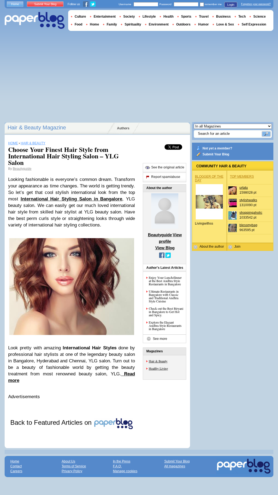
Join (237, 246)
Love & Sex (225, 24)
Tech (242, 16)
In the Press (121, 461)
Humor (203, 24)
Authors (123, 128)
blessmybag (248, 225)
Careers (16, 471)
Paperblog (35, 20)
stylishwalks (248, 200)
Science (259, 16)
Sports (186, 16)
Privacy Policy (72, 471)
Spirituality (133, 24)
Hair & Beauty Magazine (37, 127)
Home (15, 4)
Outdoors (183, 24)
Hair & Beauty (158, 361)
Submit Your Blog (216, 154)
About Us (68, 461)
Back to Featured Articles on (51, 422)
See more (160, 339)
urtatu (243, 188)
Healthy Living (158, 368)
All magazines (174, 466)
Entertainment (105, 16)
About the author (212, 246)
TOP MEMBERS (242, 176)
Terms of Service (74, 466)
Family (112, 24)
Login (230, 4)
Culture (80, 16)
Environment (159, 24)
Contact (16, 466)
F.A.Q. (117, 466)
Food (78, 24)
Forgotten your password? (256, 4)
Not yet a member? (217, 148)
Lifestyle (149, 16)
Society (129, 16)
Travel (203, 16)
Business (223, 16)
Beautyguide (22, 169)
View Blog (165, 247)
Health (168, 16)
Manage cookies (125, 471)
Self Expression (254, 24)
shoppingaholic (250, 213)
